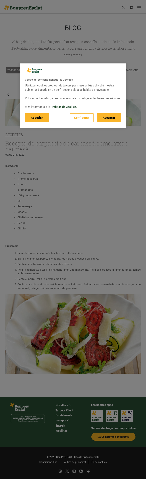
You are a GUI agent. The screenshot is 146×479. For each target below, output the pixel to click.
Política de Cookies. (64, 107)
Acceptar (109, 118)
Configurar (81, 118)
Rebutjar (37, 118)
